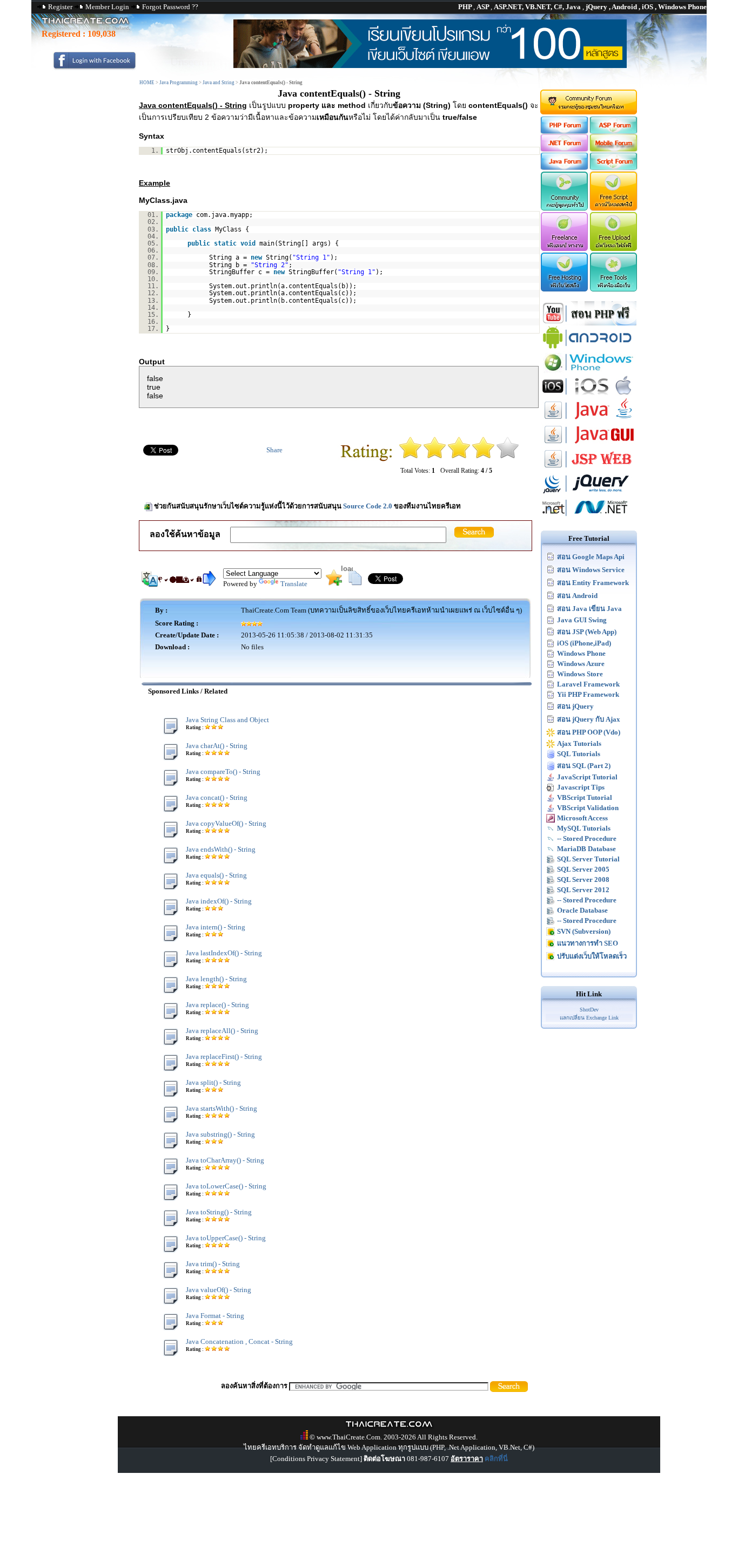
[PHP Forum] (564, 131)
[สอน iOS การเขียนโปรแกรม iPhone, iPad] (588, 396)
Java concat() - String (216, 797)
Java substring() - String (220, 1134)
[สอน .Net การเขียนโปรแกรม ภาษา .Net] (588, 517)
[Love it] (507, 456)
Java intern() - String (215, 927)
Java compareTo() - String (223, 771)
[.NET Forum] (564, 149)
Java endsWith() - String (221, 849)
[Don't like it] (434, 456)
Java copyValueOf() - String (226, 823)
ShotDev (589, 1010)
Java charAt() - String (216, 746)
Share (274, 450)
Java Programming (178, 82)
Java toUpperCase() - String (226, 1238)
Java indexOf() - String (219, 901)
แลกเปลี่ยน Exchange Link (589, 1018)
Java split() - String (213, 1082)
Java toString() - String (219, 1212)
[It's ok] (459, 456)
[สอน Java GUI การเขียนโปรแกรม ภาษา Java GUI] (588, 444)
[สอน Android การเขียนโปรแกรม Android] (588, 347)
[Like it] (483, 456)
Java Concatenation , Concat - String (239, 1341)
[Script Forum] (614, 168)
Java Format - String (215, 1316)
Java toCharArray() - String (225, 1160)
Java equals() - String (216, 875)
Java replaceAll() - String (222, 1031)
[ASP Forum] (614, 131)
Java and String (218, 82)
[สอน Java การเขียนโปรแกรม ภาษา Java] (588, 420)
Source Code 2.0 (367, 506)
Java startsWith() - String (221, 1108)
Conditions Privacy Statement (316, 1459)
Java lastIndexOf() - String (224, 953)
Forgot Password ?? (170, 7)
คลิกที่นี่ (496, 1459)
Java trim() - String (213, 1264)
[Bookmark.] (334, 583)
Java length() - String (216, 979)
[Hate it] (410, 456)
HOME (147, 82)
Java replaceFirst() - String (224, 1056)
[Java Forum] (564, 168)
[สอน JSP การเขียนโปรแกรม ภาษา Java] (588, 469)
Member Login (107, 7)
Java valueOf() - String (218, 1290)
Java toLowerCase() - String (226, 1186)
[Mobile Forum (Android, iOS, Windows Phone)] (614, 149)
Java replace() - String (217, 1005)
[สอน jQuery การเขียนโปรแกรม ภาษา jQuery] (588, 493)
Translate (293, 584)
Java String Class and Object (227, 720)
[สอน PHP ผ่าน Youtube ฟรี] (588, 323)
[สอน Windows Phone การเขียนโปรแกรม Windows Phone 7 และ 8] (588, 372)
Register (60, 7)
